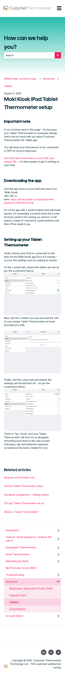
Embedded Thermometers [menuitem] (21, 547)
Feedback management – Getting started (26, 494)
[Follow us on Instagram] (51, 652)
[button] (58, 530)
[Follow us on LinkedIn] (43, 652)
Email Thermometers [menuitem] (18, 554)
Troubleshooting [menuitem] (15, 574)
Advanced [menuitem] (11, 581)
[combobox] (29, 55)
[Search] (58, 55)
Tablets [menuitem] (14, 602)
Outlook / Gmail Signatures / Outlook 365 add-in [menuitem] (29, 538)
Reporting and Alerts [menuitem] (17, 561)
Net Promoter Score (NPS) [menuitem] (21, 568)
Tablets (8, 86)
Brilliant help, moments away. (20, 78)
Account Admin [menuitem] (14, 615)
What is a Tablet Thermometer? (21, 511)
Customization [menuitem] (17, 609)
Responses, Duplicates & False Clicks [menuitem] (31, 588)
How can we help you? (26, 42)
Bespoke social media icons (19, 477)
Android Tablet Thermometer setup (23, 486)
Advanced (48, 78)
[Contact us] (58, 652)
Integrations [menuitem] (12, 530)
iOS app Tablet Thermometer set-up (24, 503)
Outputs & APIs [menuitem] (18, 595)
